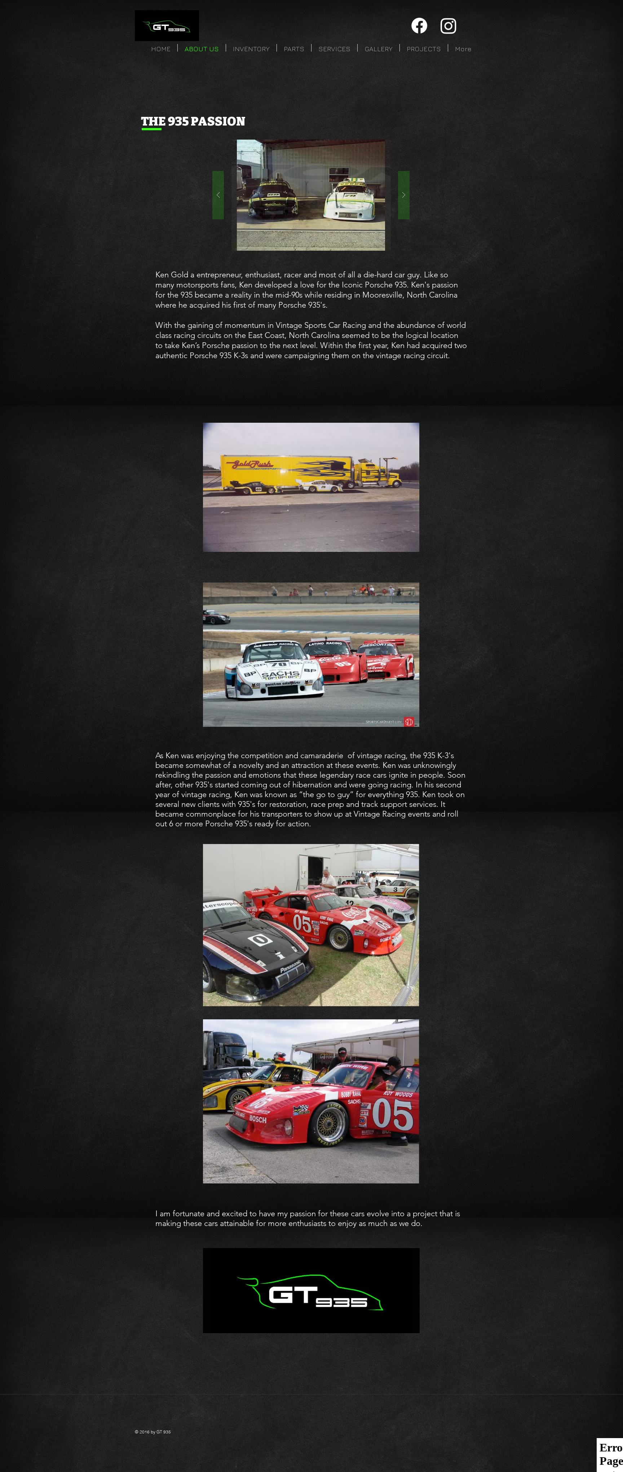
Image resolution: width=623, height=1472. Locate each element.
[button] (311, 195)
